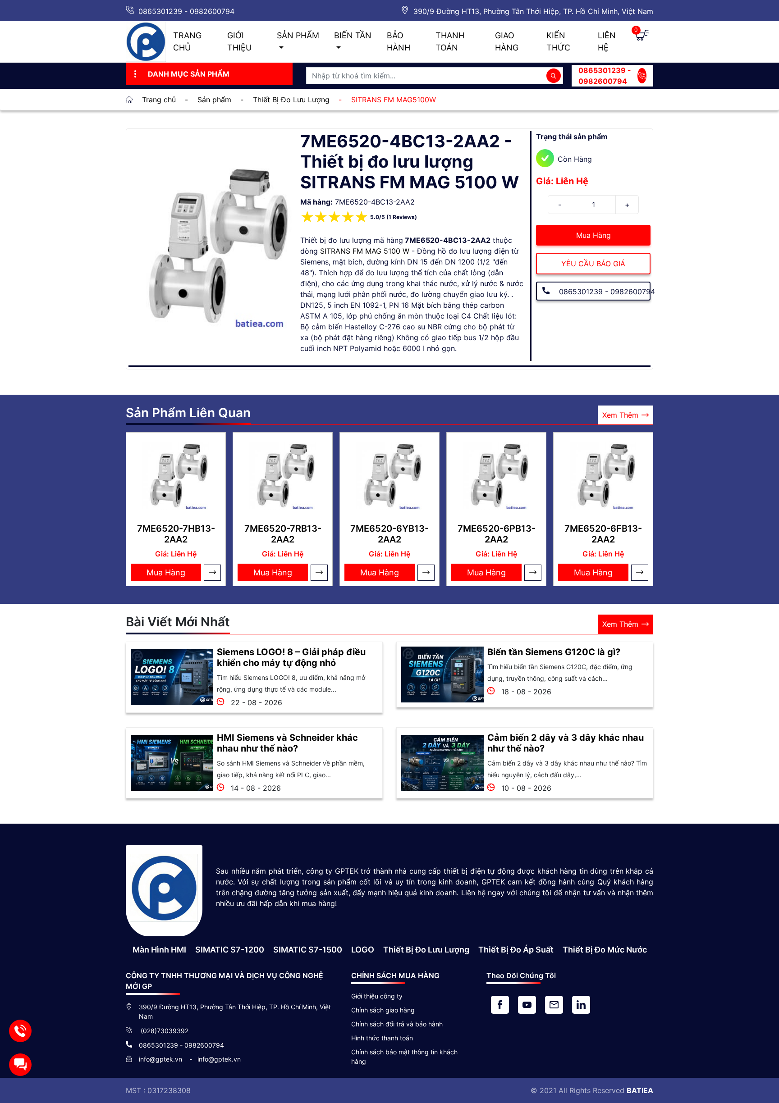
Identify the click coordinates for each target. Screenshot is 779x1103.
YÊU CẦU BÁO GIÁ (593, 263)
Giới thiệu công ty (377, 996)
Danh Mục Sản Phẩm (188, 73)
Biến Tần (352, 35)
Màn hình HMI (159, 949)
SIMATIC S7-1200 (229, 949)
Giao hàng (506, 41)
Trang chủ (187, 41)
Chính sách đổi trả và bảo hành (397, 1024)
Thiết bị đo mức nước (605, 949)
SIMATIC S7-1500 (307, 949)
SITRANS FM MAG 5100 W (364, 250)
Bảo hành (398, 41)
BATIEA (640, 1090)
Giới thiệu (239, 41)
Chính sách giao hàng (383, 1010)
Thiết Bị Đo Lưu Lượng (426, 949)
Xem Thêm (620, 414)
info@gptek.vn (161, 1059)
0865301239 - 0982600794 (186, 11)
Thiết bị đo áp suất (516, 949)
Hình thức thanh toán (382, 1038)
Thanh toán (449, 41)
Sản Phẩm (298, 35)
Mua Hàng (593, 235)
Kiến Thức (558, 41)
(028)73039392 (163, 1031)
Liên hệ (607, 41)
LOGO (362, 949)
